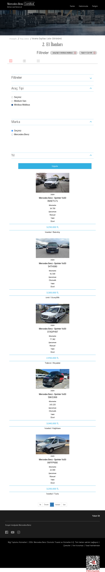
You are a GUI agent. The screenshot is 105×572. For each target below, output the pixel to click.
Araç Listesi (24, 39)
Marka (15, 122)
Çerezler (66, 545)
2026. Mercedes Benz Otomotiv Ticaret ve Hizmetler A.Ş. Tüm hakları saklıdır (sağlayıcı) (63, 542)
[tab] (15, 61)
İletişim (95, 6)
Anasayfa (13, 39)
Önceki (46, 505)
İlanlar (72, 6)
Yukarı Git (96, 516)
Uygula (55, 166)
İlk (40, 505)
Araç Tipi (17, 88)
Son (64, 505)
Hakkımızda (83, 6)
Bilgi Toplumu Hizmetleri (17, 542)
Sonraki (57, 505)
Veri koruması (77, 545)
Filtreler (16, 77)
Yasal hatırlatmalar (92, 545)
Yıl (12, 155)
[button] (52, 77)
